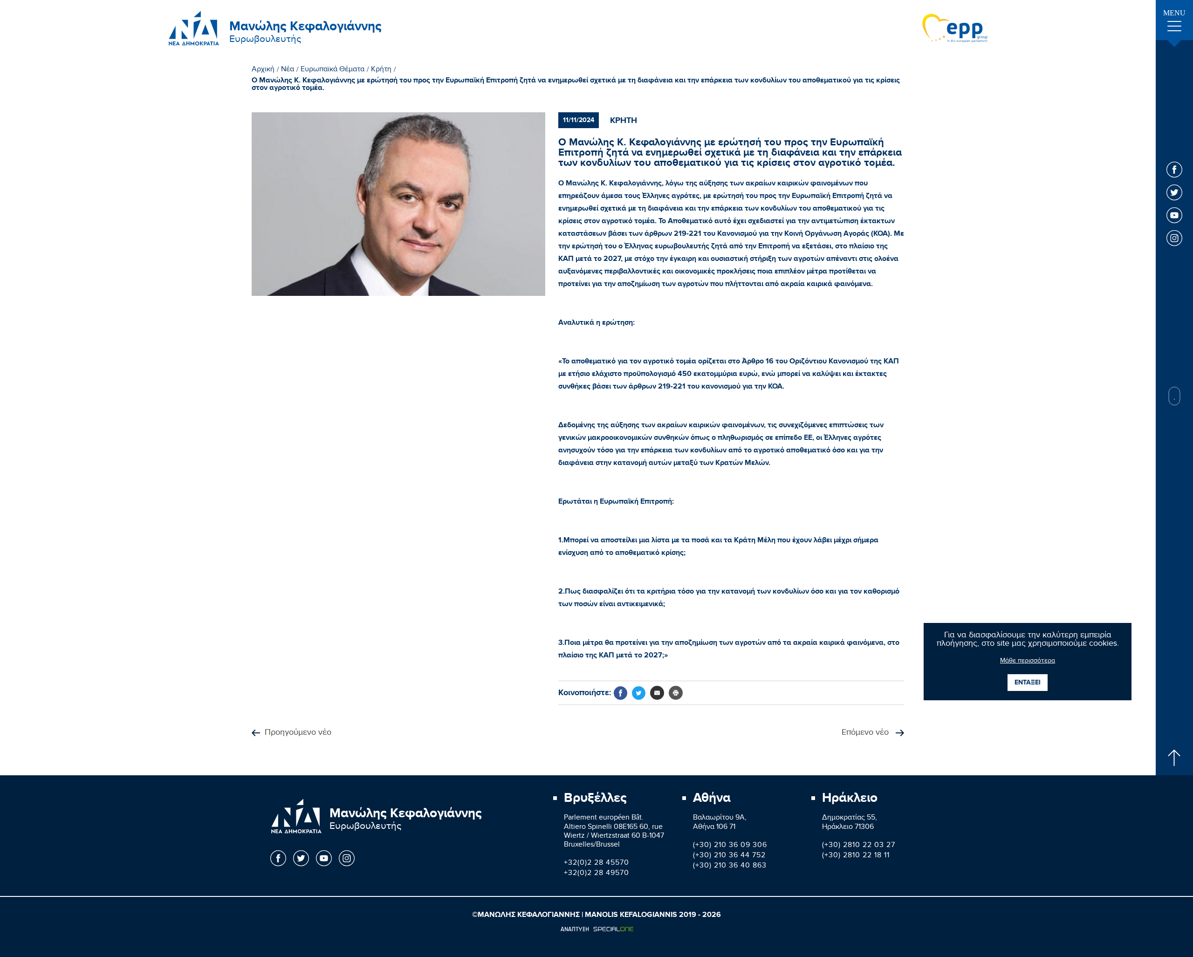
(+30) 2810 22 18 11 (856, 856)
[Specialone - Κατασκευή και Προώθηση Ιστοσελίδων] (596, 929)
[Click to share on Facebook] (620, 693)
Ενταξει (1028, 682)
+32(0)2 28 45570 (596, 863)
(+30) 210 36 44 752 (729, 856)
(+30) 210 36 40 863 (730, 866)
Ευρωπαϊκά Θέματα (332, 70)
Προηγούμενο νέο (298, 733)
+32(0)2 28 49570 (596, 873)
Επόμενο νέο (866, 733)
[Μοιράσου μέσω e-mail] (657, 693)
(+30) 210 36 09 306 (730, 845)
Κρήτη (381, 70)
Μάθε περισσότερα (1027, 661)
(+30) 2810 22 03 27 (858, 845)
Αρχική (263, 70)
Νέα (287, 70)
